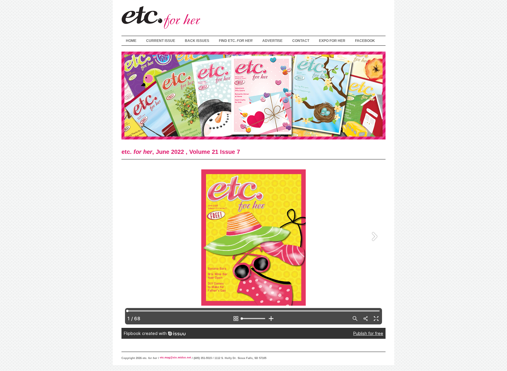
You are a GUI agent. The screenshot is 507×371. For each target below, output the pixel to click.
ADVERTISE (272, 41)
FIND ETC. (236, 41)
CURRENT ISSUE (160, 41)
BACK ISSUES (197, 41)
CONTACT (300, 41)
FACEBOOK (365, 41)
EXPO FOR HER (332, 41)
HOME (131, 41)
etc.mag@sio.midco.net (175, 357)
